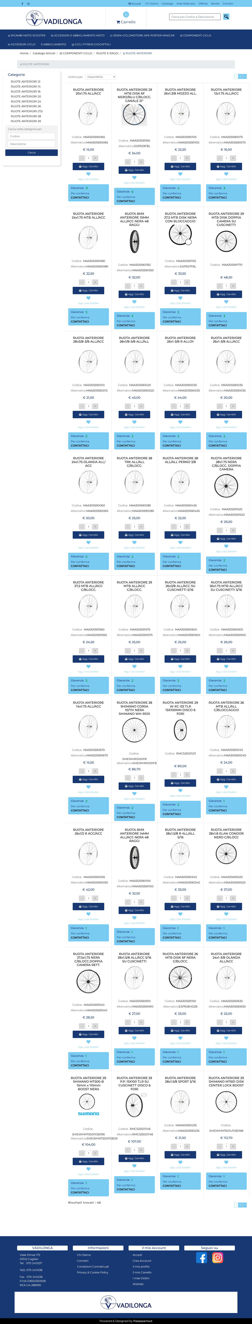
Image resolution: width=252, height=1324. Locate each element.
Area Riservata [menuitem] (186, 3)
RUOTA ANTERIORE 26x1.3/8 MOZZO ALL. (180, 91)
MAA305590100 (140, 880)
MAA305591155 (186, 261)
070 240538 (34, 1270)
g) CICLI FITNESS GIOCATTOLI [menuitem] (91, 44)
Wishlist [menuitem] (138, 1284)
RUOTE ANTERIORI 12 (25, 81)
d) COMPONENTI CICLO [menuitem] (195, 35)
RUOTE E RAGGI (107, 53)
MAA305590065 (94, 137)
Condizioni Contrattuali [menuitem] (93, 1266)
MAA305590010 (94, 385)
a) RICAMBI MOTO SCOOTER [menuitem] (26, 35)
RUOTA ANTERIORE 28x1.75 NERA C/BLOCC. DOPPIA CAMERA (226, 463)
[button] (226, 17)
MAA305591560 (94, 629)
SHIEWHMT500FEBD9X (88, 1134)
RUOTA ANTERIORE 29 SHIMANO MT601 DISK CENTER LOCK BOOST (226, 1081)
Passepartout (142, 1321)
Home (24, 53)
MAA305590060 (94, 505)
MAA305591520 (232, 509)
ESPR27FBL (188, 266)
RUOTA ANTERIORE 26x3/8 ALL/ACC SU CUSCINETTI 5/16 (180, 586)
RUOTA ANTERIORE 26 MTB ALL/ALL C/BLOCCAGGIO (226, 706)
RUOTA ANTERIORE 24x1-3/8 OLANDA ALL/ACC (226, 957)
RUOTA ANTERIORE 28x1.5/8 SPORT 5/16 (180, 1080)
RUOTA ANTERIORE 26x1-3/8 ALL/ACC (226, 340)
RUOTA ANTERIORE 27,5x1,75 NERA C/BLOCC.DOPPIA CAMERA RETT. (88, 959)
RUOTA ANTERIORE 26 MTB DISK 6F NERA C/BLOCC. (180, 957)
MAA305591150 (186, 1001)
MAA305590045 (232, 750)
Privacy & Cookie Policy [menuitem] (92, 1272)
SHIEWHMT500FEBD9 (101, 1138)
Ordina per (75, 77)
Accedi (136, 3)
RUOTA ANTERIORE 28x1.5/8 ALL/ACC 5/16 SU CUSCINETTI (134, 957)
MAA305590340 (186, 877)
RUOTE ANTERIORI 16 (25, 91)
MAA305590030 (186, 385)
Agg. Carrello (90, 166)
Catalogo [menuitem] (167, 3)
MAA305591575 (140, 629)
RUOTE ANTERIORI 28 (26, 116)
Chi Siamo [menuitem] (151, 3)
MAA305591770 (232, 264)
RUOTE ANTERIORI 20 (26, 96)
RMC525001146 (140, 1128)
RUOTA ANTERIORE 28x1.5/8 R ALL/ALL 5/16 (180, 833)
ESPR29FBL (142, 146)
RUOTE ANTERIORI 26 (26, 106)
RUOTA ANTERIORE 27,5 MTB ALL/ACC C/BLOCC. (88, 586)
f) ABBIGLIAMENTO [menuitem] (53, 44)
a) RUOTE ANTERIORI (137, 53)
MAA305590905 (232, 629)
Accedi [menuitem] (137, 1255)
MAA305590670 (94, 750)
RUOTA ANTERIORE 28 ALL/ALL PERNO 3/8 (180, 460)
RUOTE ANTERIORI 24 (26, 101)
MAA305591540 (94, 1004)
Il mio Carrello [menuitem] (142, 1272)
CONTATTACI (80, 197)
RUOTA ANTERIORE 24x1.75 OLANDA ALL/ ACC (88, 461)
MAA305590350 (140, 264)
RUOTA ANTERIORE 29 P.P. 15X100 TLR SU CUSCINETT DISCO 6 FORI (134, 1083)
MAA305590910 (140, 1001)
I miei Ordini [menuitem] (141, 1278)
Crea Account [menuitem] (142, 1260)
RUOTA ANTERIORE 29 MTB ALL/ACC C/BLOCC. (134, 586)
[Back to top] (242, 1314)
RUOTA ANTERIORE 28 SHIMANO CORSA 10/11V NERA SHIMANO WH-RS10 (134, 708)
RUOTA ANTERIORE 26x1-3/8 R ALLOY (180, 340)
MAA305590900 (186, 629)
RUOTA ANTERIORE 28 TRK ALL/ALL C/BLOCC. (134, 461)
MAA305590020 (140, 385)
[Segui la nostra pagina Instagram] (28, 4)
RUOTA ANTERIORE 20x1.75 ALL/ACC (88, 91)
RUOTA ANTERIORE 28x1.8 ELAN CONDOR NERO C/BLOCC (226, 833)
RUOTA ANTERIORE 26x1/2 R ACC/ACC (88, 831)
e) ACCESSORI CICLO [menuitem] (21, 44)
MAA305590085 (140, 505)
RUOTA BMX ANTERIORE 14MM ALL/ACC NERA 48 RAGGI (134, 835)
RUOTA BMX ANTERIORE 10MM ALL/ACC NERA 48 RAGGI (134, 219)
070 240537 (34, 1263)
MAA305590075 (232, 137)
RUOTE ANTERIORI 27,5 (27, 111)
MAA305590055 (94, 877)
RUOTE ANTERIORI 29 (26, 121)
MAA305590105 (186, 137)
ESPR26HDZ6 (188, 1006)
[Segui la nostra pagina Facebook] (23, 4)
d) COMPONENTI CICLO (75, 53)
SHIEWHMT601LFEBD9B (226, 1130)
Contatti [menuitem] (228, 3)
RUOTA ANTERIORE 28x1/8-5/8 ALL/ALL (134, 340)
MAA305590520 (232, 877)
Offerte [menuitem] (203, 3)
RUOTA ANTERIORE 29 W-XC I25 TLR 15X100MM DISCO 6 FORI (180, 708)
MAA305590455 (186, 505)
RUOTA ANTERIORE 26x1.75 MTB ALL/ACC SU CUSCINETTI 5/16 (226, 586)
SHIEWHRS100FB (134, 759)
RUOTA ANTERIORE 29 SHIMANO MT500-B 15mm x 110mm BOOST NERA (88, 1083)
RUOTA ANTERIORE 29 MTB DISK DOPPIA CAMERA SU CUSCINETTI (226, 219)
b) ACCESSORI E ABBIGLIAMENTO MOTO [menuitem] (78, 35)
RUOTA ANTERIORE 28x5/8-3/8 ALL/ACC (88, 340)
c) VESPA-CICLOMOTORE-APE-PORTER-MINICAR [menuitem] (142, 35)
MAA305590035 (232, 385)
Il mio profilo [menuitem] (141, 1266)
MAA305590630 (232, 1001)
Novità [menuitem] (215, 3)
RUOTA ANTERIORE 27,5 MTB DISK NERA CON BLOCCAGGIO (180, 217)
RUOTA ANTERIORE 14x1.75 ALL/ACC (88, 704)
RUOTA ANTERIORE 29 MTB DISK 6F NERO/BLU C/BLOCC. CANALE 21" (134, 95)
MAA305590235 (186, 1125)
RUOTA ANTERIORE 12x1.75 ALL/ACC (226, 91)
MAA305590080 (94, 261)
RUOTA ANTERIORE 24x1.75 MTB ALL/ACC (88, 215)
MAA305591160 (140, 140)
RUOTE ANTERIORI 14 (26, 86)
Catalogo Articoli (44, 53)
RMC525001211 (186, 753)
